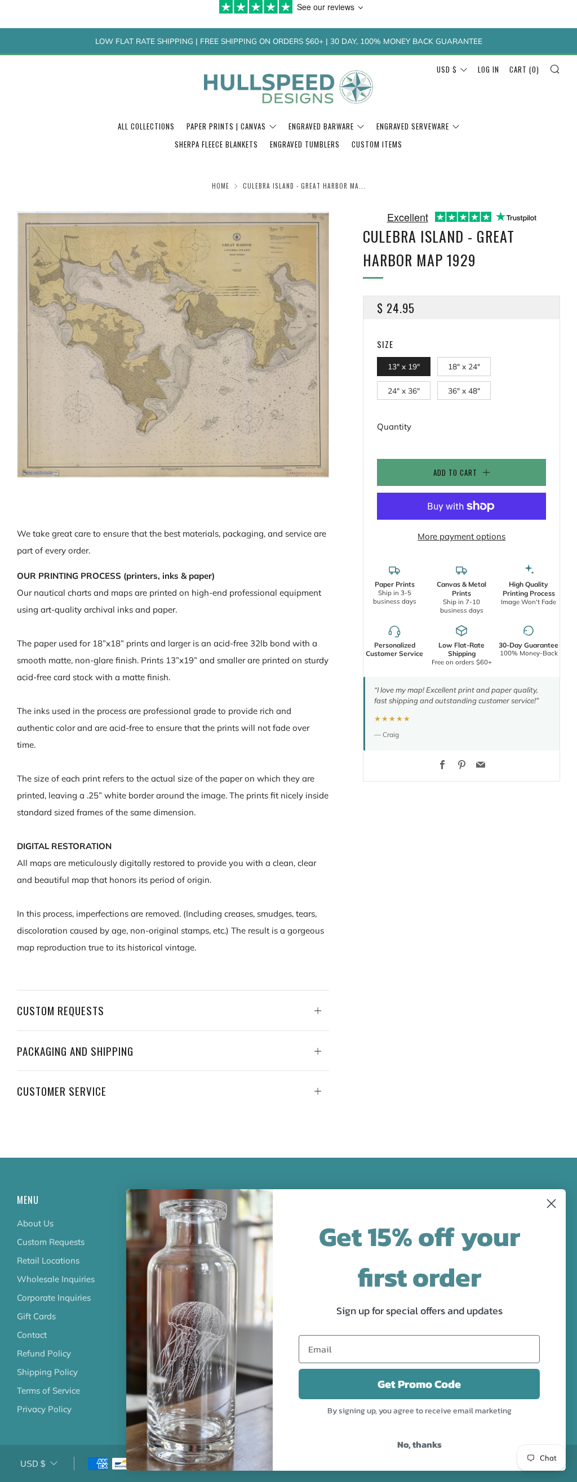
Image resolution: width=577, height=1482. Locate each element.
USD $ (447, 69)
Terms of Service (48, 1390)
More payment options (461, 536)
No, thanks (419, 1444)
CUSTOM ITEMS (377, 144)
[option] (173, 344)
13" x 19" (404, 366)
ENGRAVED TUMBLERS (305, 144)
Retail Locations (48, 1260)
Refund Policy (44, 1353)
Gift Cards (36, 1316)
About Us (35, 1223)
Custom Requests (51, 1242)
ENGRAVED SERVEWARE (412, 126)
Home (220, 185)
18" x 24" (464, 366)
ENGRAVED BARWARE (321, 126)
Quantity (394, 426)
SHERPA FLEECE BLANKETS (216, 144)
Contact (32, 1334)
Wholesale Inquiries (56, 1279)
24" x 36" (404, 390)
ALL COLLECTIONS (146, 126)
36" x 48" (464, 390)
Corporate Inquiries (54, 1297)
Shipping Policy (47, 1372)
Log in (488, 69)
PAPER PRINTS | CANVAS (226, 126)
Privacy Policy (44, 1409)
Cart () (524, 69)
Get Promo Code (419, 1384)
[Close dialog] (551, 1203)
